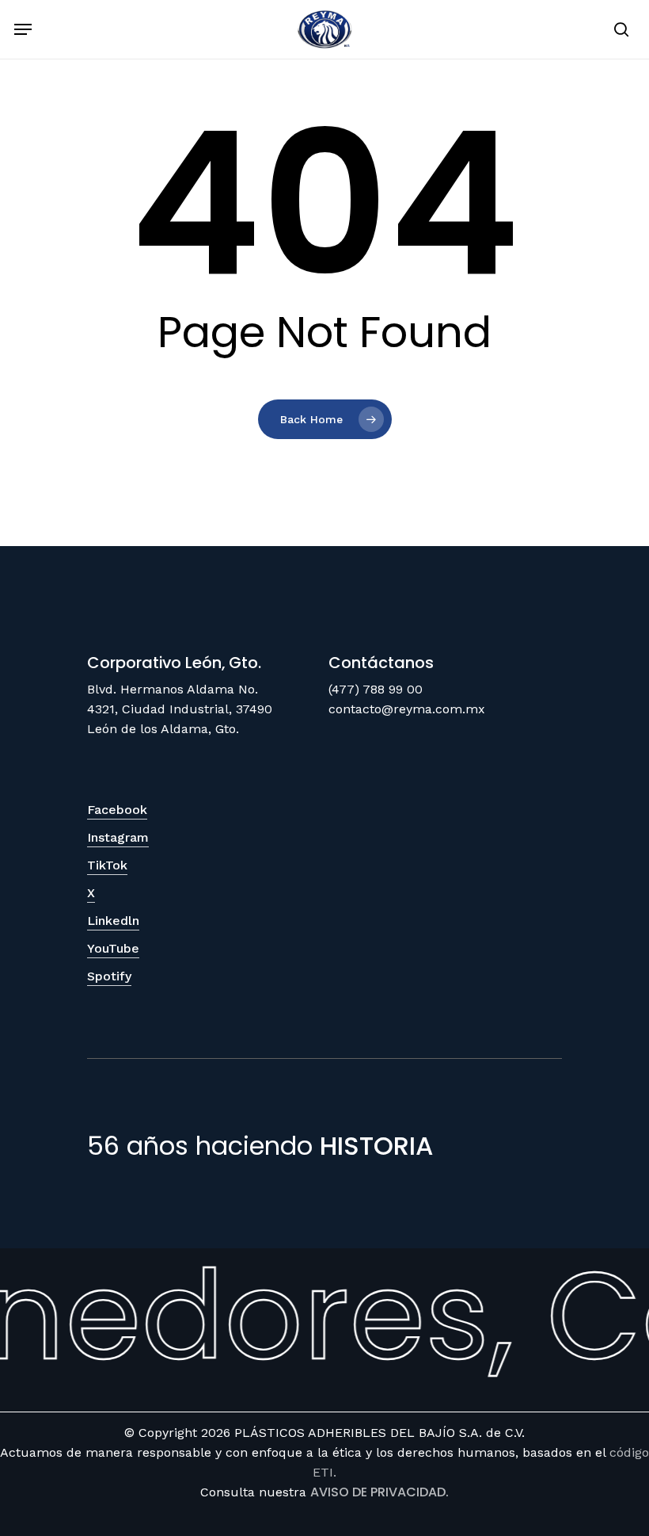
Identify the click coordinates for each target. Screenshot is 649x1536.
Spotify (109, 976)
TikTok (107, 865)
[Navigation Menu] (23, 29)
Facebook (117, 809)
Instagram (118, 837)
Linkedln (113, 920)
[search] (618, 29)
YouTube (113, 948)
